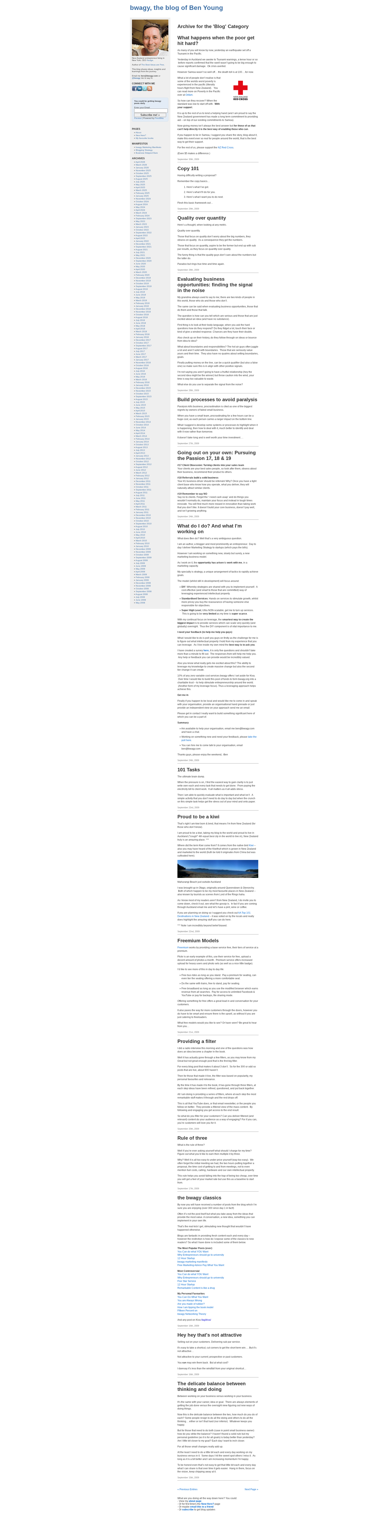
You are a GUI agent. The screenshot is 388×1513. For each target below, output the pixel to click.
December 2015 (143, 388)
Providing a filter (196, 1041)
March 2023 (141, 224)
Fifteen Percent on (187, 1310)
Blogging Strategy (144, 150)
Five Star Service (186, 1281)
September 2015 (144, 396)
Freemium (183, 947)
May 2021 (140, 255)
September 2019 (144, 286)
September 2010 (144, 523)
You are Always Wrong (189, 1300)
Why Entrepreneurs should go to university (200, 1277)
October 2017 (142, 343)
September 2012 (144, 464)
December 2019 (143, 278)
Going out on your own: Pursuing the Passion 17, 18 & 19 (216, 455)
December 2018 (143, 309)
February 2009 (143, 577)
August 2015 (142, 399)
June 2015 (141, 405)
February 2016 (143, 382)
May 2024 (140, 207)
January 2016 (142, 385)
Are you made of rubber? (191, 1304)
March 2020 (141, 272)
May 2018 (140, 326)
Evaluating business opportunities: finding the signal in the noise (215, 284)
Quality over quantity (201, 218)
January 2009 (142, 580)
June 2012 (141, 470)
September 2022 (144, 232)
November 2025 (143, 170)
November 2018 (143, 312)
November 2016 (143, 362)
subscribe (188, 1509)
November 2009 (143, 552)
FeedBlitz (159, 118)
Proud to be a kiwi (198, 816)
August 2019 (142, 289)
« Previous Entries (187, 1489)
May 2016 (140, 377)
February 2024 (143, 216)
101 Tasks (188, 769)
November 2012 (143, 459)
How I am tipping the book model (195, 1307)
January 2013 (142, 456)
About (138, 132)
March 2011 (141, 507)
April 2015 (140, 410)
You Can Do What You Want (192, 1297)
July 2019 (140, 292)
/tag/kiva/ (206, 1319)
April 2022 (140, 238)
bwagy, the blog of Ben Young (176, 7)
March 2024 (141, 213)
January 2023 (142, 227)
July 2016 (140, 371)
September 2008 (144, 591)
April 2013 (140, 453)
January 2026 (142, 167)
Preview (137, 118)
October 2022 (142, 230)
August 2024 (142, 204)
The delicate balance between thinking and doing (211, 1386)
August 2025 (142, 179)
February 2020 (143, 275)
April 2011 (140, 504)
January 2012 (142, 478)
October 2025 (142, 173)
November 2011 (143, 484)
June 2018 (141, 323)
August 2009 (142, 560)
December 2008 (143, 583)
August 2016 (142, 368)
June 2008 (141, 600)
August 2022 (142, 235)
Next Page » (251, 1489)
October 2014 (142, 425)
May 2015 (140, 408)
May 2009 (140, 569)
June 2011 (141, 498)
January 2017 (142, 360)
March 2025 (141, 190)
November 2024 (143, 199)
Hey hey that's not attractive (209, 1335)
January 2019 (142, 306)
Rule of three (192, 1138)
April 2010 (140, 538)
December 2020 (143, 258)
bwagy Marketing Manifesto (148, 147)
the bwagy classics (199, 1197)
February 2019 (143, 303)
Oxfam (189, 94)
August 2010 (142, 526)
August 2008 (142, 594)
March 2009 (141, 574)
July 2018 (140, 320)
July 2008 (140, 597)
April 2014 (140, 433)
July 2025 (140, 182)
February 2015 (143, 416)
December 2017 (143, 340)
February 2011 (142, 509)
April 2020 (140, 269)
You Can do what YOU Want (192, 1251)
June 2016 (141, 374)
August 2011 (142, 492)
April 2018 (140, 329)
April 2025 (140, 187)
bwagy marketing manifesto (192, 1261)
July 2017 (140, 351)
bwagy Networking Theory (191, 1314)
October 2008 (142, 588)
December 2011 (143, 481)
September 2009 (144, 557)
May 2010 (140, 535)
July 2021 (140, 252)
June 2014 (141, 427)
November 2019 (143, 281)
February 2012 (143, 475)
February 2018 (143, 334)
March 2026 (141, 165)
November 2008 (143, 586)
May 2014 (140, 430)
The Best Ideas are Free (152, 65)
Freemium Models (198, 940)
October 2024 (142, 201)
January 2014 (142, 442)
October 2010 (142, 521)
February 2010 (143, 543)
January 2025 (142, 196)
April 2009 (140, 572)
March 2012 (141, 473)
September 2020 (144, 261)
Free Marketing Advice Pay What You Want (200, 1265)
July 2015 (140, 402)
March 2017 (141, 357)
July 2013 (140, 450)
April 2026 (140, 162)
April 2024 (140, 210)
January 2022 (142, 241)
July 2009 (140, 563)
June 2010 (141, 532)
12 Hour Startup (186, 1258)
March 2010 (141, 540)
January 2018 (142, 337)
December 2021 (143, 244)
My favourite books (144, 138)
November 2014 (143, 422)
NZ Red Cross (225, 147)
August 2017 (142, 348)
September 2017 (144, 345)
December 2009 (143, 549)
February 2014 (143, 439)
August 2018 (142, 317)
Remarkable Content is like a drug (196, 1288)
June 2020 (141, 264)
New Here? (207, 1504)
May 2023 (140, 221)
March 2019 (141, 300)
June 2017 (141, 354)
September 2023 (144, 218)
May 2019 (140, 297)
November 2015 (143, 391)
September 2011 (143, 490)
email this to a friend (201, 1506)
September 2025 (144, 176)
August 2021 (142, 249)
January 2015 (142, 419)
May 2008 (140, 603)
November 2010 (143, 518)
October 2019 (142, 283)
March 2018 (141, 331)
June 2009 (141, 566)
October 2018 (142, 314)
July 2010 (140, 529)
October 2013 (142, 444)
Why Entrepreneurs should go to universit (200, 1254)
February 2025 (143, 193)
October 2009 (142, 555)
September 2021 (144, 247)
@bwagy (136, 78)
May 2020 (140, 266)
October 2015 (142, 394)
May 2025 (140, 184)
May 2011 (140, 501)
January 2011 (142, 512)
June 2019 (141, 295)
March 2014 (141, 436)
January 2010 (142, 546)
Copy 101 (188, 168)
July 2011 (140, 495)
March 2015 (141, 413)
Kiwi (251, 845)
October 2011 (142, 487)
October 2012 (142, 461)
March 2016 (141, 379)
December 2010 (143, 515)
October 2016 (142, 365)
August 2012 (142, 467)
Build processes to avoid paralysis (217, 399)
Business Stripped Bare (147, 153)
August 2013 (142, 447)
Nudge (150, 60)
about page (195, 1501)
